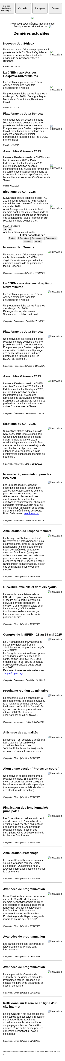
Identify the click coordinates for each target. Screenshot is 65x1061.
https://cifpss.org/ (13, 673)
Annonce (28, 241)
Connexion (23, 8)
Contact (55, 8)
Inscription (40, 8)
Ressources (37, 238)
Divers (38, 241)
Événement (51, 238)
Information (23, 238)
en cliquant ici (31, 513)
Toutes (12, 238)
